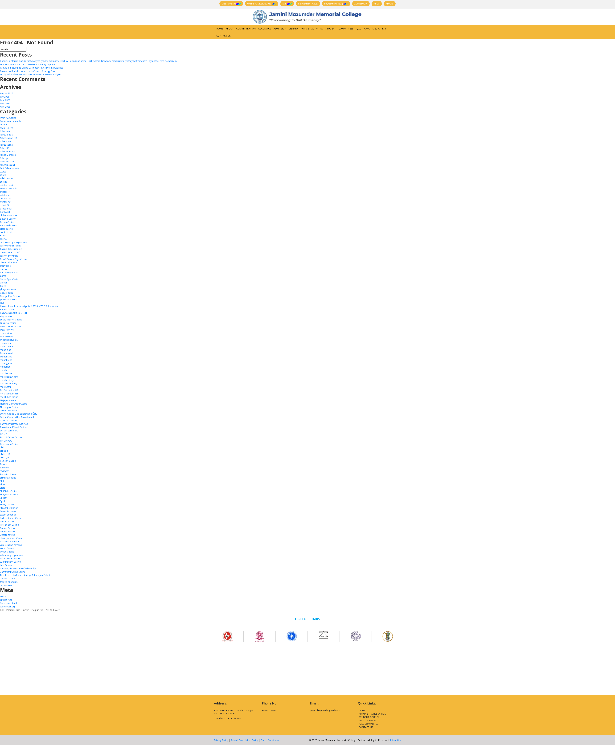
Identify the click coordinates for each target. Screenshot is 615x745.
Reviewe (4, 467)
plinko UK (5, 454)
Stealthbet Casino (9, 507)
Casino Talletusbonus (11, 248)
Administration (246, 28)
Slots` (3, 487)
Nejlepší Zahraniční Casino (13, 403)
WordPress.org (7, 606)
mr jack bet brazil (9, 393)
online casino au (8, 410)
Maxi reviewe (7, 329)
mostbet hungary (9, 376)
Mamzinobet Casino (10, 326)
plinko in (4, 450)
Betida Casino (7, 222)
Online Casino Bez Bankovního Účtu (18, 413)
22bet (3, 171)
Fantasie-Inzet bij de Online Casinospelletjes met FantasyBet (31, 67)
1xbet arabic (6, 134)
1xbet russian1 (7, 164)
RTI (384, 28)
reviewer (4, 470)
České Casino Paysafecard (13, 259)
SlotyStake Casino (9, 494)
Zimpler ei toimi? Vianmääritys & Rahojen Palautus (26, 575)
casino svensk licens (10, 245)
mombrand (6, 343)
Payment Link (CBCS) (308, 3)
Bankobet (5, 211)
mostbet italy (7, 380)
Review (3, 464)
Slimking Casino (8, 477)
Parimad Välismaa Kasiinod (14, 423)
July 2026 (4, 96)
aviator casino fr (8, 188)
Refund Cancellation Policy (244, 740)
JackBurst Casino (8, 299)
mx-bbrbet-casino (9, 396)
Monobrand (6, 356)
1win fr (3, 124)
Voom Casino (7, 548)
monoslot (5, 366)
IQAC (358, 28)
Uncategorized (7, 534)
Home (219, 28)
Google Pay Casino (10, 296)
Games (3, 282)
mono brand (6, 346)
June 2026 (5, 100)
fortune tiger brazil (9, 272)
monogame (6, 363)
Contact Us (223, 35)
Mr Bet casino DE (9, 390)
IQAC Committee (368, 723)
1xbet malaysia (8, 151)
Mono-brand (6, 353)
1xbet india (5, 141)
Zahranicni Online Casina (12, 571)
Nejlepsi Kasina (8, 400)
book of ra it (6, 232)
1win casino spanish (10, 121)
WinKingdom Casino (10, 561)
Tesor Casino (7, 521)
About (230, 28)
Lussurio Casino (8, 322)
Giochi (3, 285)
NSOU (377, 3)
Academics (264, 28)
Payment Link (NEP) (333, 3)
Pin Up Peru (6, 440)
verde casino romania (11, 544)
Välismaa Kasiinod (9, 541)
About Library (367, 720)
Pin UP (3, 433)
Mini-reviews (6, 336)
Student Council (369, 717)
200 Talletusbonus (9, 168)
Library (293, 28)
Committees (346, 28)
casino (3, 238)
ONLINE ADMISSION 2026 (259, 3)
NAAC (367, 28)
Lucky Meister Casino (11, 319)
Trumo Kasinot (8, 531)
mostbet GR (6, 373)
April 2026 (5, 106)
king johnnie (6, 316)
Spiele (3, 501)
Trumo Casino (7, 528)
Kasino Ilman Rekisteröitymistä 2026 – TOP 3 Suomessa (29, 306)
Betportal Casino (8, 225)
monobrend (6, 359)
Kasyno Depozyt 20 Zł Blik (13, 312)
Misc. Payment (229, 3)
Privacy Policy (221, 740)
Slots (2, 484)
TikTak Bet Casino (9, 524)
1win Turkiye (6, 127)
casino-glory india (9, 255)
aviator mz (5, 198)
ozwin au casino (8, 420)
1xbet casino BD (8, 137)
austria (3, 181)
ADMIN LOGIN (360, 3)
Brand (3, 235)
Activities (317, 28)
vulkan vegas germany (11, 555)
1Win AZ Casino (8, 117)
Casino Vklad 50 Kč (10, 252)
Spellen (3, 497)
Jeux (2, 302)
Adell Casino (6, 178)
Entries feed (6, 599)
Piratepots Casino (9, 444)
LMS (285, 3)
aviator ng (5, 201)
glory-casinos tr (8, 289)
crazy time (5, 265)
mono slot (5, 349)
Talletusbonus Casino (11, 518)
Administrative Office (372, 713)
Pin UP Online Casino (11, 437)
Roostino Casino (8, 474)
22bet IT (4, 174)
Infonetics (395, 740)
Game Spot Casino (9, 279)
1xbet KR (4, 148)
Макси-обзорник (9, 581)
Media (376, 28)
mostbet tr (5, 386)
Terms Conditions (270, 740)
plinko (3, 447)
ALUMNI (389, 3)
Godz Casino (6, 292)
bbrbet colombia (8, 215)
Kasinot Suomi (7, 309)
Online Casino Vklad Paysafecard (17, 417)
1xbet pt (4, 158)
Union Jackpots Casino (11, 538)
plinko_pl (4, 457)
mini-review (6, 333)
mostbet (4, 370)
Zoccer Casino (7, 578)
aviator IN (5, 191)
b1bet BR (5, 205)
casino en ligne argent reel (13, 242)
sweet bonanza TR (9, 514)
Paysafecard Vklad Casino (13, 427)
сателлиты (6, 585)
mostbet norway (8, 383)
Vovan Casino (7, 551)
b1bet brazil (6, 208)
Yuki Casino (6, 565)
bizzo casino (6, 228)
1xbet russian (7, 161)
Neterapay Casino (9, 407)
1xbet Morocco (8, 154)
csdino (3, 269)
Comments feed (8, 603)
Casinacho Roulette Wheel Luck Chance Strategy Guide (28, 71)
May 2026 (5, 103)
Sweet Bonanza (8, 511)
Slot (2, 481)
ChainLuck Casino (9, 262)
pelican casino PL (9, 430)
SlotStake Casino (8, 491)
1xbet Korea (6, 144)
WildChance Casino (10, 558)
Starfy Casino (7, 504)
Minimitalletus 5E (9, 339)
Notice (304, 28)
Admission (280, 28)
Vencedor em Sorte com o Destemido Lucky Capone (27, 64)
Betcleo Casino (8, 218)
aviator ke (5, 195)
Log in (3, 596)
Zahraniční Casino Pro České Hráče (18, 568)
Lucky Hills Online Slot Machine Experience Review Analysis (30, 74)
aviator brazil (6, 185)
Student (330, 28)
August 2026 (6, 93)
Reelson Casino (8, 460)
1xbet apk (5, 131)
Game (3, 275)
